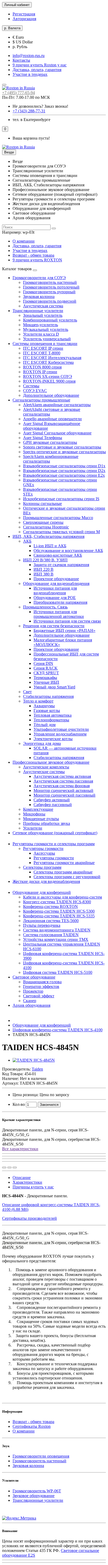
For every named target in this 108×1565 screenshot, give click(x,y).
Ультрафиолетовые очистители (61, 729)
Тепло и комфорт (38, 701)
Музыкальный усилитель (45, 329)
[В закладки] (9, 1167)
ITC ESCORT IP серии (43, 348)
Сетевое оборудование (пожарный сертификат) (55, 833)
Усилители (32, 828)
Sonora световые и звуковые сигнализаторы (62, 447)
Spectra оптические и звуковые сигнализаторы (64, 452)
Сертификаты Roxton (32, 1426)
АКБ (27, 541)
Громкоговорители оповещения (41, 1456)
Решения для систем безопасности (53, 626)
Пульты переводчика (41, 925)
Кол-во (19, 1104)
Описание (22, 1177)
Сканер (29, 1000)
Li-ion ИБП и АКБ (50, 546)
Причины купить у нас (33, 1187)
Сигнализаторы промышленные (41, 400)
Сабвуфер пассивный (53, 804)
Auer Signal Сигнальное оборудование (57, 433)
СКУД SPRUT (46, 673)
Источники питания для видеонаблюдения (55, 590)
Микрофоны (34, 814)
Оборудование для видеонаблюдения (56, 583)
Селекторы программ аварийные (63, 872)
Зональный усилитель (42, 315)
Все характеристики (20, 1149)
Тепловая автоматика (53, 715)
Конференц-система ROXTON (50, 906)
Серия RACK (46, 668)
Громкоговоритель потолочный (51, 287)
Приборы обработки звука (46, 823)
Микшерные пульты (41, 818)
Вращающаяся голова (42, 982)
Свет (27, 691)
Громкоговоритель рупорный (49, 292)
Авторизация (24, 18)
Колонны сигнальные (42, 503)
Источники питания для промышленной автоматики (59, 614)
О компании (24, 241)
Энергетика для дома (42, 743)
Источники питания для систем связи (67, 621)
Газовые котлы (47, 710)
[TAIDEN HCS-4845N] (34, 1060)
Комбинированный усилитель (50, 320)
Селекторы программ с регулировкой (67, 876)
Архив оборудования (31, 1005)
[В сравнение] (15, 1167)
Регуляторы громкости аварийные (64, 862)
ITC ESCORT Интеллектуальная (52, 357)
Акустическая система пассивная (63, 781)
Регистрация (24, 14)
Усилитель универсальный (47, 339)
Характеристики (27, 1182)
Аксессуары (44, 853)
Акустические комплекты (46, 767)
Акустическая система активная (62, 776)
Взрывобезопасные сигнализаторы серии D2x (64, 470)
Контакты (21, 60)
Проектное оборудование (56, 579)
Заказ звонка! (40, 106)
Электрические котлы (53, 739)
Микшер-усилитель (40, 325)
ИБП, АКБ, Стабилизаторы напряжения (48, 536)
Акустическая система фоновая (62, 786)
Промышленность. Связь (45, 607)
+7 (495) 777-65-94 (18, 92)
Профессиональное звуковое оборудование (51, 762)
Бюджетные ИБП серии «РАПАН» (64, 630)
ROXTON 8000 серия (42, 367)
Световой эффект (38, 996)
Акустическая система (43, 306)
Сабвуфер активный (52, 800)
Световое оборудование (34, 977)
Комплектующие (38, 809)
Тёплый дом (45, 724)
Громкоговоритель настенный (50, 282)
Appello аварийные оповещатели (52, 419)
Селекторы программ (42, 867)
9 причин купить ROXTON (37, 260)
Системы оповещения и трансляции (45, 343)
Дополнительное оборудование (51, 395)
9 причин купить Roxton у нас (40, 65)
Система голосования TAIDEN (51, 935)
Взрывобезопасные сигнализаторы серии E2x (64, 475)
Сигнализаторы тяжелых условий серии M (61, 532)
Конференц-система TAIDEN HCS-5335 (59, 916)
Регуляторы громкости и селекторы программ (54, 844)
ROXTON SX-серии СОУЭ (47, 376)
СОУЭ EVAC (35, 390)
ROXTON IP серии (40, 372)
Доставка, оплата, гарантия (37, 69)
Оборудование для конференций (42, 892)
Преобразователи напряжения (60, 602)
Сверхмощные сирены (43, 522)
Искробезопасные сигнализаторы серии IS (61, 499)
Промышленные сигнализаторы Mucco (58, 517)
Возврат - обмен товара (33, 255)
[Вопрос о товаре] (4, 1167)
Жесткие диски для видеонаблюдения (46, 881)
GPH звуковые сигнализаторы (50, 442)
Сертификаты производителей (29, 1218)
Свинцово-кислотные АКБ (58, 555)
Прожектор (33, 991)
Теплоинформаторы (51, 720)
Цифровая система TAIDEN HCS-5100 (57, 972)
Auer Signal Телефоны (42, 437)
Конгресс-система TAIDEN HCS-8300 (57, 902)
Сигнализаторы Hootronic (46, 527)
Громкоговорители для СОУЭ (39, 277)
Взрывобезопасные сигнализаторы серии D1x (64, 466)
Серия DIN (43, 663)
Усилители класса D (41, 334)
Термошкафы (45, 677)
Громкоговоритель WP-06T (37, 1491)
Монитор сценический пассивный (64, 795)
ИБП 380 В (43, 574)
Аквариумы (44, 706)
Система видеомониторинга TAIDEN (56, 930)
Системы (31, 386)
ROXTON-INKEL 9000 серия (49, 381)
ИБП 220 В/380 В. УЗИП (45, 560)
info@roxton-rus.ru (29, 55)
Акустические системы (44, 771)
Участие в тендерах (30, 74)
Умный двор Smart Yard (54, 687)
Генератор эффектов (41, 986)
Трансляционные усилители (38, 310)
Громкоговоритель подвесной (49, 301)
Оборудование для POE (55, 597)
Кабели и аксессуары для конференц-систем (62, 897)
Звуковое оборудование (34, 1495)
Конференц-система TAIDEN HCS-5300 (59, 911)
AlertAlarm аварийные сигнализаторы (57, 404)
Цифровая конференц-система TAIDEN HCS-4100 (57, 1030)
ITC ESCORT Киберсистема (48, 362)
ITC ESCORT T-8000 (41, 353)
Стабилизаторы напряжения (48, 696)
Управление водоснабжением (60, 734)
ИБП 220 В (43, 569)
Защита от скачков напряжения (61, 564)
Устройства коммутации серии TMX (55, 939)
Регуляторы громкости (43, 848)
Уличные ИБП (46, 682)
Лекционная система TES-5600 (51, 920)
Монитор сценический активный (63, 790)
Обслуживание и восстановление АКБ (68, 550)
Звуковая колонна (39, 296)
